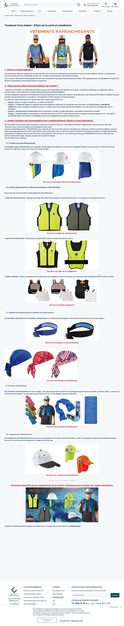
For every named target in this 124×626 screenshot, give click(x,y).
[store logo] (12, 5)
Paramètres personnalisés (71, 621)
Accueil (7, 15)
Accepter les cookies (47, 620)
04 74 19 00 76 (14, 604)
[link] (13, 11)
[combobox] (52, 5)
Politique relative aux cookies (54, 615)
